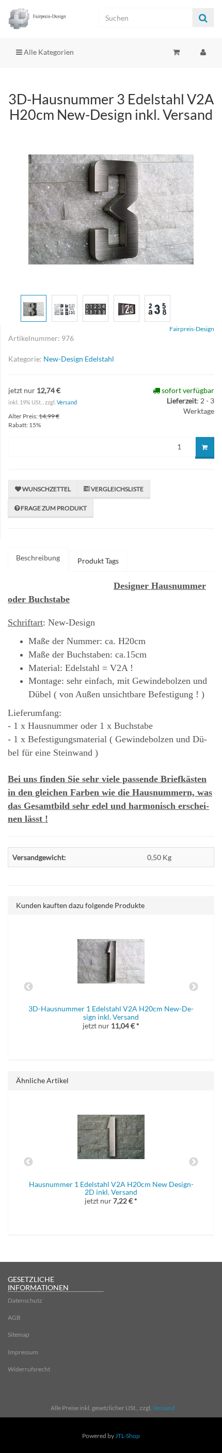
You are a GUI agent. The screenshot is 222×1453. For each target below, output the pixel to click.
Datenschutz (25, 1300)
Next (193, 987)
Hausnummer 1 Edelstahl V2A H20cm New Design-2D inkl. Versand (111, 1188)
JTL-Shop (127, 1436)
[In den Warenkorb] (204, 448)
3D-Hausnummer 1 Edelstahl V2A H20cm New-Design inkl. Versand (111, 1012)
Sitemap (18, 1334)
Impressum (23, 1352)
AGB (14, 1317)
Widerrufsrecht (29, 1369)
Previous (28, 987)
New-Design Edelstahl (78, 358)
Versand (67, 402)
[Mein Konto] (203, 52)
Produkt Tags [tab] (98, 560)
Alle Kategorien (48, 52)
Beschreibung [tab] (38, 557)
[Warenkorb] (176, 52)
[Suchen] (203, 18)
